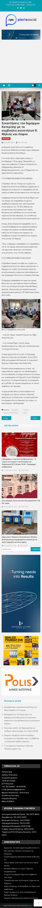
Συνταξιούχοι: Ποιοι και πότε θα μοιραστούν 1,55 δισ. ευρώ (21, 502)
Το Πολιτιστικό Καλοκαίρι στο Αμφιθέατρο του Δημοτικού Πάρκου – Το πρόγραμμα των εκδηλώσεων (36, 418)
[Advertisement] (21, 61)
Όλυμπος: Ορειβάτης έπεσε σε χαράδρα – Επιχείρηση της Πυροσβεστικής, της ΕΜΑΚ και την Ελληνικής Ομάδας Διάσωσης (21, 738)
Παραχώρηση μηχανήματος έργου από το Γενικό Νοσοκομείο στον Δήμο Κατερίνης (8, 418)
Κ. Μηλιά (25, 410)
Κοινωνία (6, 138)
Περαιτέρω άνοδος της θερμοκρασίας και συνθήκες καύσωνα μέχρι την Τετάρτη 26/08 (21, 729)
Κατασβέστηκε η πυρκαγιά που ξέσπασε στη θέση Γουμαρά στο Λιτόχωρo (20, 708)
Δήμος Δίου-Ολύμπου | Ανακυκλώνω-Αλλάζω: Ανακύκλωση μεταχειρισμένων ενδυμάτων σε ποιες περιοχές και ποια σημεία (19, 539)
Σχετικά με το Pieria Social (15, 5)
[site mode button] (34, 85)
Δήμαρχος (15, 410)
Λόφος (24, 413)
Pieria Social (22, 142)
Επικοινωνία (31, 5)
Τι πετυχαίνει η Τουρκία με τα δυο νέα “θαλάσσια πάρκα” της (18, 747)
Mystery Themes (32, 905)
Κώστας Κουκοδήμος (11, 413)
